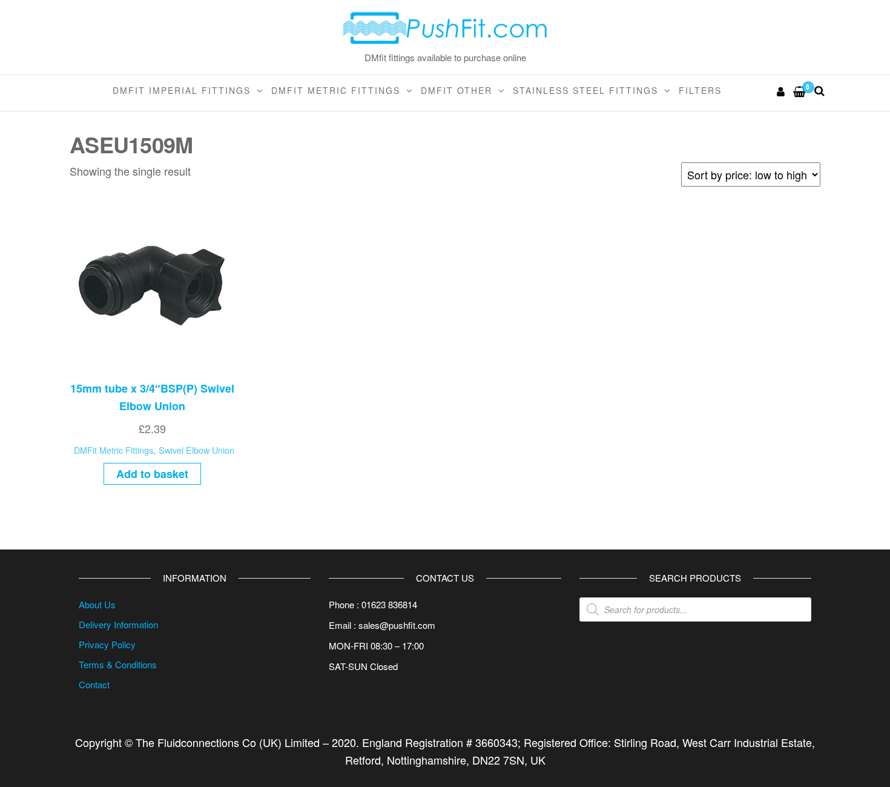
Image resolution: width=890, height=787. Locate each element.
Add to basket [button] (152, 474)
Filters (700, 90)
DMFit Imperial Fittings (182, 90)
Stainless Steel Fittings (585, 90)
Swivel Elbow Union (196, 449)
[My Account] (781, 91)
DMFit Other (456, 90)
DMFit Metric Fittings (335, 90)
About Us (97, 604)
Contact (94, 684)
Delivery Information (118, 624)
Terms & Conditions (118, 664)
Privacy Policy (107, 644)
